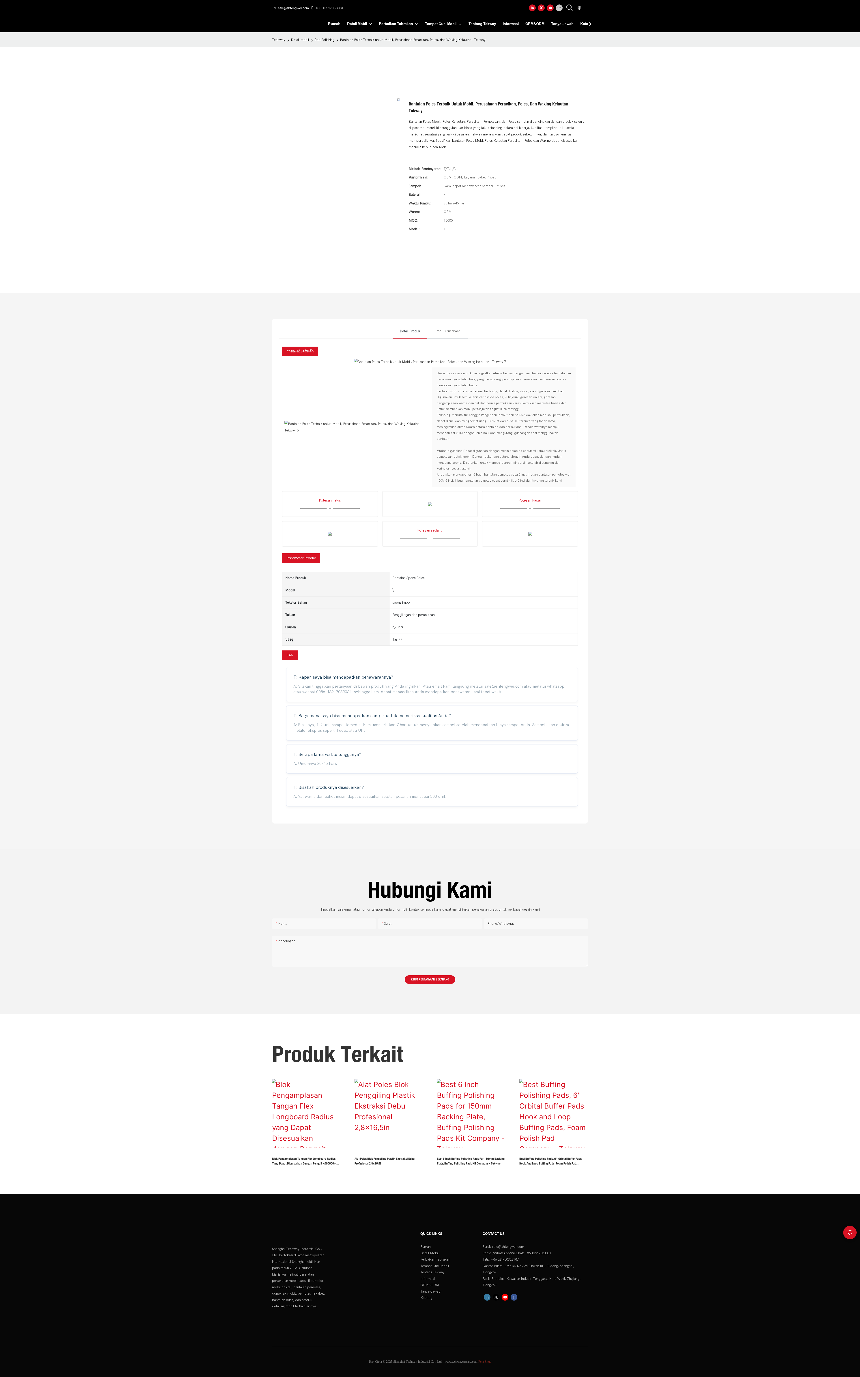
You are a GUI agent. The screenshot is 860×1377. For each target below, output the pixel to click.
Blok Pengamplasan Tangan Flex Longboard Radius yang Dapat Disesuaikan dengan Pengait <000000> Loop (304, 1161)
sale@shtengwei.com (293, 8)
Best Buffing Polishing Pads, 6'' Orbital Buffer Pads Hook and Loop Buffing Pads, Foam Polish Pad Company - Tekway (550, 1161)
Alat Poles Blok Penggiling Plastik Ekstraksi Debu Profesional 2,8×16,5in (385, 1161)
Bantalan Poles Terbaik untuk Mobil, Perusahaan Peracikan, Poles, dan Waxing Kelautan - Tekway (413, 40)
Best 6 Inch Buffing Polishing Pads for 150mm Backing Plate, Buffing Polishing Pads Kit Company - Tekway (471, 1161)
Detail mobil (300, 40)
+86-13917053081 (329, 8)
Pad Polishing (324, 40)
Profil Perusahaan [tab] (447, 331)
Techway (278, 40)
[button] (590, 24)
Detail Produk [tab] (410, 331)
